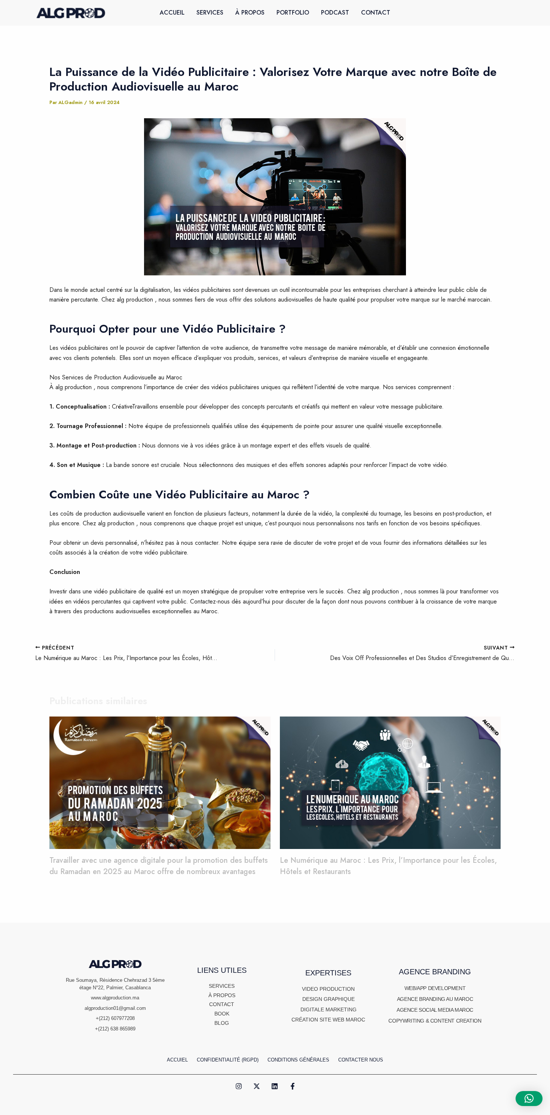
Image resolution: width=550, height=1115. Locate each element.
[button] (529, 1098)
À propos (250, 12)
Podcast (335, 12)
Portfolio (292, 12)
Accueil (172, 12)
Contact (375, 12)
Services (209, 12)
